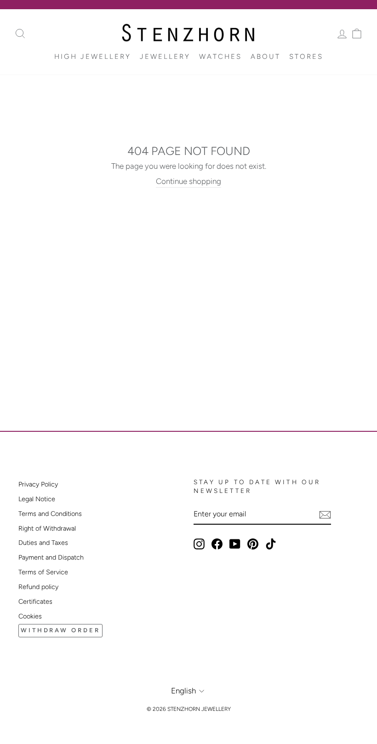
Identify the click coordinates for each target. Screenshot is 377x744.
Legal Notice (36, 499)
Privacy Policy (38, 484)
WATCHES (220, 56)
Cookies (30, 616)
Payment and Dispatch (51, 557)
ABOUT (265, 56)
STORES (306, 56)
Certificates (35, 601)
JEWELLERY (165, 56)
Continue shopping (188, 181)
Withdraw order (60, 630)
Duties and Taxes (43, 542)
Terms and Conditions (50, 513)
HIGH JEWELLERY (92, 56)
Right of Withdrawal (47, 528)
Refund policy (38, 587)
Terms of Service (43, 572)
